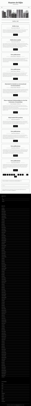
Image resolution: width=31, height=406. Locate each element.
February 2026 (3, 211)
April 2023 (3, 243)
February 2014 (3, 367)
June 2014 (3, 360)
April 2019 (3, 287)
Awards (2, 383)
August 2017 (3, 313)
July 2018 (3, 300)
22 (27, 174)
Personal (3, 396)
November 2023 (3, 240)
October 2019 (3, 279)
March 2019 (3, 289)
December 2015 (3, 334)
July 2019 (3, 284)
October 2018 (3, 295)
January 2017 (3, 318)
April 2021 (3, 261)
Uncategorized (3, 401)
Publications (3, 398)
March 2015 (3, 347)
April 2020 (3, 276)
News (2, 391)
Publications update (15, 40)
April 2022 (3, 250)
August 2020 (3, 269)
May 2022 (3, 248)
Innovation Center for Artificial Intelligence (14, 180)
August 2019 (3, 282)
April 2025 (3, 224)
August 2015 (3, 339)
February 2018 (3, 308)
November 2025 (3, 214)
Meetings (3, 201)
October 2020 (3, 266)
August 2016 (3, 323)
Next (15, 176)
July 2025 (3, 219)
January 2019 (3, 292)
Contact (3, 199)
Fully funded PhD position (15, 117)
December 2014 (3, 352)
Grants (2, 388)
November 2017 (3, 310)
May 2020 (3, 274)
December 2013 (3, 370)
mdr (19, 41)
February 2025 (3, 227)
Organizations (3, 393)
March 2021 (3, 263)
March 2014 (3, 365)
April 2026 (3, 209)
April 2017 (3, 315)
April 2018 (3, 305)
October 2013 (3, 373)
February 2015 (3, 349)
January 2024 (3, 237)
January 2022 (3, 253)
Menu (28, 7)
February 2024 (3, 235)
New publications (15, 54)
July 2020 (3, 271)
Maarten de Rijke (15, 3)
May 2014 (3, 362)
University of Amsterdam (5, 180)
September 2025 (4, 217)
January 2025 (3, 229)
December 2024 (3, 230)
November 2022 (3, 245)
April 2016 (3, 328)
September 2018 (4, 297)
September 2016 (4, 321)
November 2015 (3, 336)
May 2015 (3, 344)
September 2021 (4, 256)
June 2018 (3, 302)
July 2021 (3, 258)
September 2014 (4, 357)
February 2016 (3, 331)
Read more (15, 34)
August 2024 (3, 232)
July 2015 (3, 341)
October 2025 (3, 216)
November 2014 (3, 354)
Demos (2, 385)
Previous (4, 174)
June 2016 (3, 326)
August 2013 (3, 375)
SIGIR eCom (15, 26)
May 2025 (3, 222)
